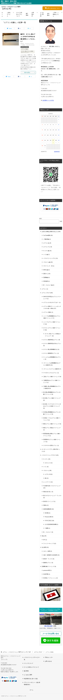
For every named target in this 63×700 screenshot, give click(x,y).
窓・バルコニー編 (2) (48, 285)
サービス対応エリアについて (19, 14)
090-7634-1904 (48, 626)
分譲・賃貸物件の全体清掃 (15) (51, 555)
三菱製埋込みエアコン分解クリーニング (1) (51, 381)
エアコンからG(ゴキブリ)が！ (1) (52, 302)
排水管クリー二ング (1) (49, 501)
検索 (40, 218)
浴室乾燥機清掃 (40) (48, 509)
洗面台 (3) (45, 505)
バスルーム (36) (47, 470)
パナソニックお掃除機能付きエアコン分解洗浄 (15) (51, 364)
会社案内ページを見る (48, 100)
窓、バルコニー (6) (48, 532)
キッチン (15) (46, 459)
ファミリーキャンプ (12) (49, 543)
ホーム (2, 14)
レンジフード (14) (48, 482)
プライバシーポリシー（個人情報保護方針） (32, 683)
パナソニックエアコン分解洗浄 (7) (52, 369)
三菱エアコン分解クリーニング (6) (52, 376)
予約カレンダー (49, 657)
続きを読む (27, 72)
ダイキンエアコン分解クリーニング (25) (51, 329)
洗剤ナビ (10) (46, 273)
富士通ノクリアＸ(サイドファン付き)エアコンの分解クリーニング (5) (52, 406)
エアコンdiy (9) (47, 243)
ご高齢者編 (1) (47, 239)
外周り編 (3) (46, 269)
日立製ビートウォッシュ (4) (50, 578)
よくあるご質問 (42, 14)
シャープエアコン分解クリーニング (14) (51, 323)
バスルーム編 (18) (48, 262)
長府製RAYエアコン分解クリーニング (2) (51, 440)
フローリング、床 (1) (48, 266)
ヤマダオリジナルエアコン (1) (51, 372)
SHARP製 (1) (46, 574)
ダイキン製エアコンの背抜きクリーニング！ (27, 52)
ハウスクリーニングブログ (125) (50, 455)
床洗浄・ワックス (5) (48, 558)
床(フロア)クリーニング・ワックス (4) (52, 496)
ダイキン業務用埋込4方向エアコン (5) (52, 344)
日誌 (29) (44, 536)
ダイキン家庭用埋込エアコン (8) (51, 339)
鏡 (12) (46, 478)
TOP (17, 652)
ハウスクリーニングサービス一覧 (32, 658)
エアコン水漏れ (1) (48, 312)
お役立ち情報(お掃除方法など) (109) (51, 231)
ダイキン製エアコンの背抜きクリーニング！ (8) (53, 334)
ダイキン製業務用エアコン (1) (51, 353)
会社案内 (48, 14)
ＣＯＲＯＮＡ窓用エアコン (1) (51, 445)
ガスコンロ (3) (48, 462)
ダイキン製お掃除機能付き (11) (51, 349)
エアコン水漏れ (24, 49)
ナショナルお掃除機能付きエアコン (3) (51, 358)
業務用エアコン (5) (48, 562)
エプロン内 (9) (48, 474)
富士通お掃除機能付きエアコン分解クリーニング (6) (51, 393)
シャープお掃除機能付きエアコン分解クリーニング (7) (51, 317)
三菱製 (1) (47, 528)
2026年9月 (57, 151)
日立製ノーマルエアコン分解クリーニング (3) (51, 419)
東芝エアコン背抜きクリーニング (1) (51, 428)
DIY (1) (45, 539)
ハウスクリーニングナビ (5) (50, 258)
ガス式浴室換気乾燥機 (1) (51, 524)
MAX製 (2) (47, 513)
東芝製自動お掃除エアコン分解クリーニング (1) (51, 434)
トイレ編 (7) (46, 254)
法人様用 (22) (45, 547)
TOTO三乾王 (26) (49, 520)
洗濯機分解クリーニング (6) (49, 566)
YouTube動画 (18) (48, 235)
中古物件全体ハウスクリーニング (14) (51, 487)
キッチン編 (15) (47, 250)
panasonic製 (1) (47, 570)
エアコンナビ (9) (47, 246)
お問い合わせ (48, 661)
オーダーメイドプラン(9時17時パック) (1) (51, 450)
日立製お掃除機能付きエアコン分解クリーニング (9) (51, 413)
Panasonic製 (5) (49, 516)
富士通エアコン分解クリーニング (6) (51, 399)
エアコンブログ (24, 47)
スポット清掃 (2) (47, 551)
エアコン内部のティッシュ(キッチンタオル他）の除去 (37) (52, 307)
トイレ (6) (45, 466)
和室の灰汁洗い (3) (48, 491)
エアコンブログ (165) (47, 292)
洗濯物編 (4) (46, 277)
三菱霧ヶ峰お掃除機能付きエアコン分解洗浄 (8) (51, 387)
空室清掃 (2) (46, 281)
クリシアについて (28, 663)
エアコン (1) (45, 289)
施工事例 (27, 14)
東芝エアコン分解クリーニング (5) (52, 423)
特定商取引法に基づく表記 (31, 678)
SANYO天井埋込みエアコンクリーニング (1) (52, 297)
